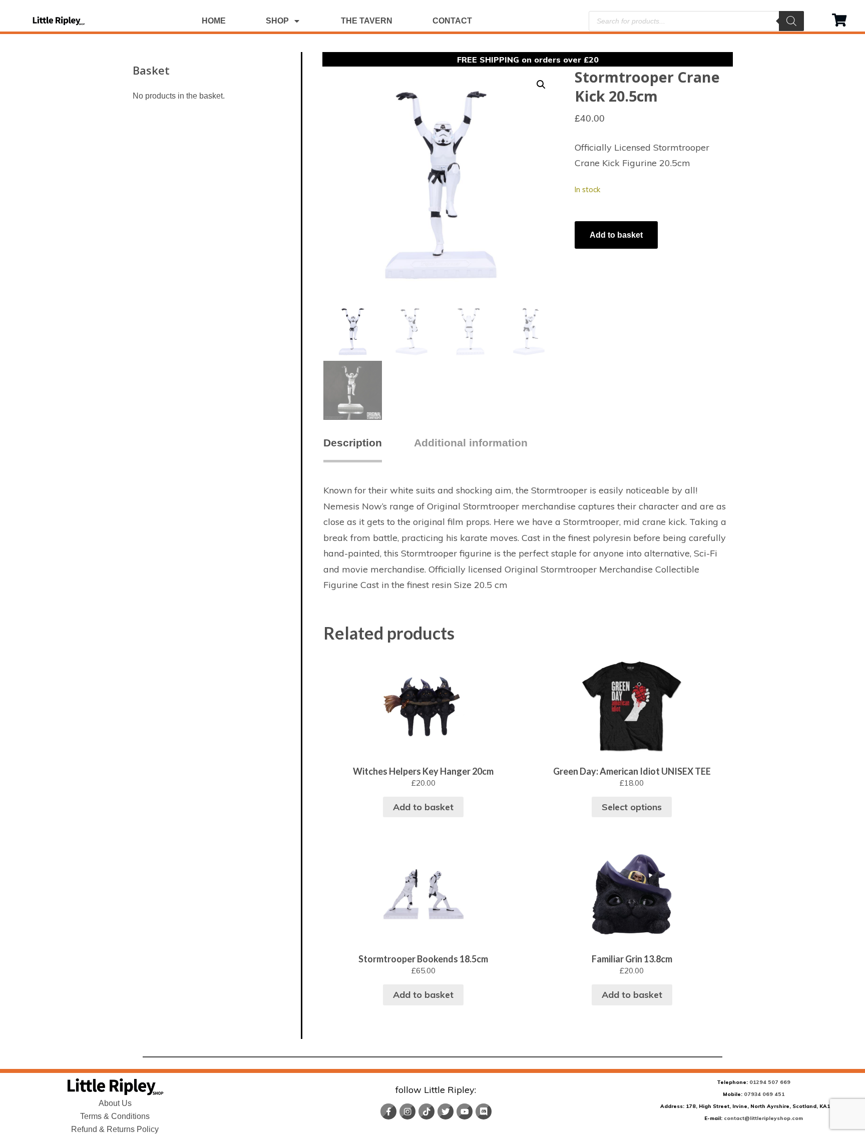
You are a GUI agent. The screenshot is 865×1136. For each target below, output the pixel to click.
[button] (541, 85)
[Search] (791, 21)
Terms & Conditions (115, 1116)
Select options (632, 807)
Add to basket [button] (423, 807)
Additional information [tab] (471, 442)
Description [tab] (352, 442)
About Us (115, 1103)
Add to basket (616, 235)
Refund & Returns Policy (115, 1129)
